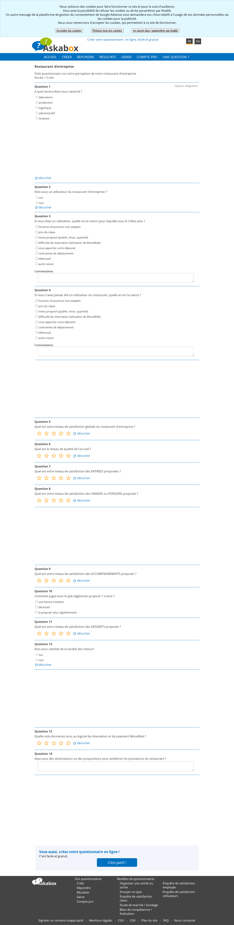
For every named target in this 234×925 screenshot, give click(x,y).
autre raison (46, 264)
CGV (133, 920)
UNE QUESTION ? (176, 57)
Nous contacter (185, 920)
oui (41, 197)
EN (198, 41)
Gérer (81, 897)
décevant (44, 607)
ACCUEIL (50, 57)
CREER (67, 57)
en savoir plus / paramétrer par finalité (155, 30)
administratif (47, 113)
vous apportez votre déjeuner (57, 248)
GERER (126, 57)
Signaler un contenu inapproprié (60, 920)
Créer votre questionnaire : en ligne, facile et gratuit (122, 40)
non (41, 202)
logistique (45, 108)
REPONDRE (85, 57)
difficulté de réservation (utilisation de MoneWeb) (70, 243)
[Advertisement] (117, 148)
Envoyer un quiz (131, 892)
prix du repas (47, 232)
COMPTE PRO (147, 57)
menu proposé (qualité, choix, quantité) (63, 237)
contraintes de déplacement (56, 253)
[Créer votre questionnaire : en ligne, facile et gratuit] (55, 50)
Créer (80, 883)
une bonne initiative (51, 602)
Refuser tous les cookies (107, 30)
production (46, 102)
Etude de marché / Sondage (139, 905)
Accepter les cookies (69, 30)
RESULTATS (107, 57)
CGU (121, 920)
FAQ (166, 920)
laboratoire (46, 97)
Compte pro (85, 902)
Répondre (83, 888)
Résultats (83, 892)
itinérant (44, 118)
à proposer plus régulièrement (58, 612)
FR (189, 41)
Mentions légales (100, 920)
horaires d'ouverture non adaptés (60, 227)
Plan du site (149, 920)
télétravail (45, 258)
